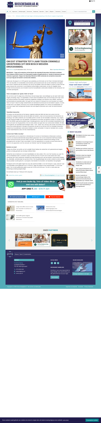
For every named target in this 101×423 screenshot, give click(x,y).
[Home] (7, 11)
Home (9, 16)
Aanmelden (55, 277)
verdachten (11, 175)
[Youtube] (55, 263)
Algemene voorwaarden (71, 286)
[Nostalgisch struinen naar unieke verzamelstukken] (70, 137)
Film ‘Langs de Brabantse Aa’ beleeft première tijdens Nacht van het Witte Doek (84, 170)
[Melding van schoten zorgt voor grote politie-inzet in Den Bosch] (70, 151)
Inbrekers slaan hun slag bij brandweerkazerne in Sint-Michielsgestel (83, 157)
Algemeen (14, 11)
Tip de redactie (55, 197)
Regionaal (35, 11)
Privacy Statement (88, 286)
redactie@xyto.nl (20, 271)
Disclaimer (80, 286)
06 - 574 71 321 (41, 189)
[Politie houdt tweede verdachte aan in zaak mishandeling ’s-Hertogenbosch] (70, 185)
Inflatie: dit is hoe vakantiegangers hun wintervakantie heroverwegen (54, 208)
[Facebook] (52, 263)
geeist (20, 175)
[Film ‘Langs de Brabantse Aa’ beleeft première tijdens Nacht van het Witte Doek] (70, 171)
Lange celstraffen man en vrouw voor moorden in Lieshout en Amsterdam (24, 208)
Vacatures (58, 11)
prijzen (16, 175)
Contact (64, 11)
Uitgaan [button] (51, 11)
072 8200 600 (20, 269)
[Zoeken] (93, 11)
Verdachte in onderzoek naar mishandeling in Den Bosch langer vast (84, 163)
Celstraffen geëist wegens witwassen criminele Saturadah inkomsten (24, 217)
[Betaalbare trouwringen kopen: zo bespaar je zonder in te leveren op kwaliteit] (70, 144)
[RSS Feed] (58, 263)
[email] (99, 172)
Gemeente (29, 11)
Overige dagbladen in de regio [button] (81, 273)
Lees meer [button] (66, 420)
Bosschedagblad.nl (27, 4)
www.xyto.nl (19, 273)
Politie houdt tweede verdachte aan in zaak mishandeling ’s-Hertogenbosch (84, 184)
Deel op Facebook (17, 197)
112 (10, 11)
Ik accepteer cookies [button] (92, 420)
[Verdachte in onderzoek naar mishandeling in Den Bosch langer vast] (70, 164)
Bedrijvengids (22, 11)
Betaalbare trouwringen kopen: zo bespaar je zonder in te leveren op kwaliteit (84, 143)
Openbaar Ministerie (59, 69)
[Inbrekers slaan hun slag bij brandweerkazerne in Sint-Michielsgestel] (70, 157)
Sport (47, 11)
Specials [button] (41, 11)
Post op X (36, 197)
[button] (7, 240)
